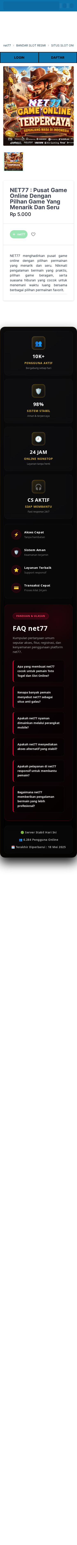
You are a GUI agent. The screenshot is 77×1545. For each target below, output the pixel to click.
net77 (7, 45)
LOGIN (19, 57)
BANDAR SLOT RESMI (31, 45)
